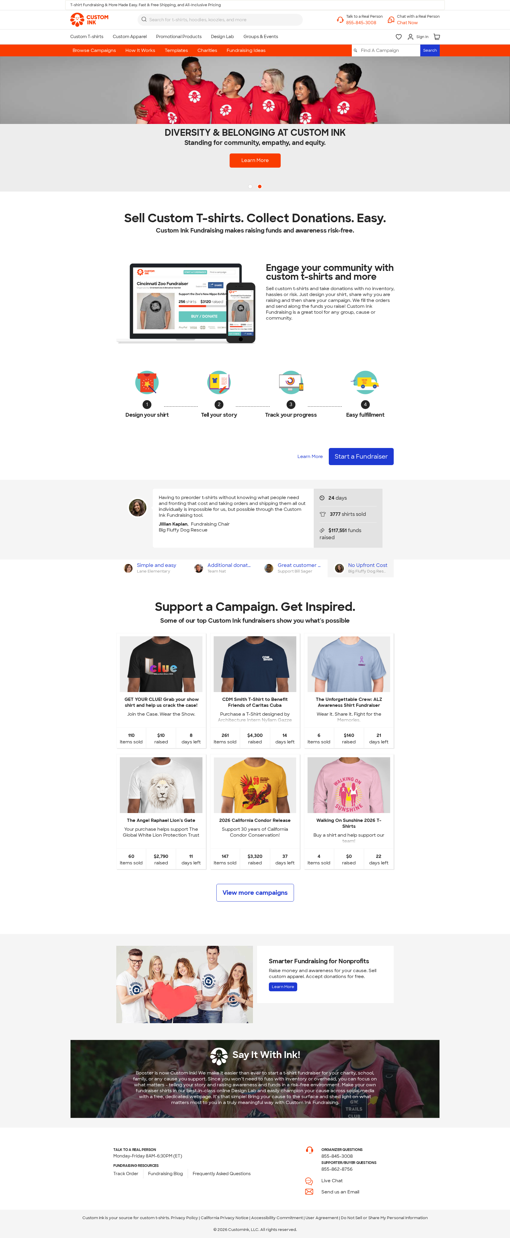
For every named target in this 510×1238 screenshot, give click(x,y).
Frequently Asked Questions (222, 1173)
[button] (418, 23)
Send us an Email (340, 1192)
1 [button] (251, 187)
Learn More (255, 160)
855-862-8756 (337, 1169)
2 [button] (260, 187)
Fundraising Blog (165, 1173)
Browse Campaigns (94, 50)
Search (430, 50)
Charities (207, 50)
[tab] (151, 568)
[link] (89, 20)
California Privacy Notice (225, 1217)
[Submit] (144, 19)
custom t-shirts (154, 1217)
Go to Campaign (160, 687)
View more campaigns (255, 893)
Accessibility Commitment (277, 1217)
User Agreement (321, 1217)
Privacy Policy (184, 1217)
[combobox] (220, 20)
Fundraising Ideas (246, 50)
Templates (176, 50)
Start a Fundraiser (361, 456)
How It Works (140, 50)
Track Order (125, 1173)
